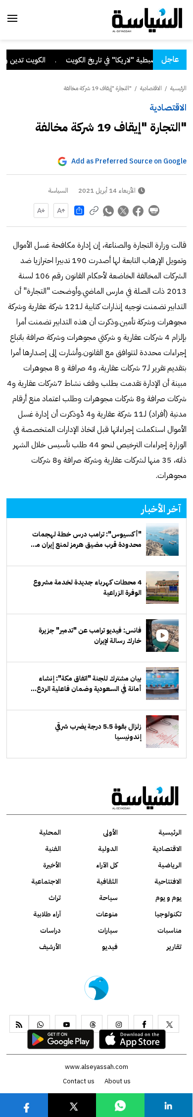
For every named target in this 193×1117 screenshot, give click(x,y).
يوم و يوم (168, 898)
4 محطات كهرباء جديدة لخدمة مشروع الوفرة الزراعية (87, 587)
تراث (54, 898)
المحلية (50, 832)
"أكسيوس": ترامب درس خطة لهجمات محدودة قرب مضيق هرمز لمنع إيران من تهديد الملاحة (86, 539)
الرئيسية (178, 88)
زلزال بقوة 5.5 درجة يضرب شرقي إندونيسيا (98, 731)
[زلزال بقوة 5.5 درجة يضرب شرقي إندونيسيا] (162, 731)
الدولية (108, 849)
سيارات (108, 930)
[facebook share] (139, 210)
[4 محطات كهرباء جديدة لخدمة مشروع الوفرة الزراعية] (162, 587)
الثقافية (107, 881)
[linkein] (168, 1105)
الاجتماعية (46, 881)
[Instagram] (118, 1024)
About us (117, 1081)
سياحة (108, 898)
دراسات (50, 930)
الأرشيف (50, 947)
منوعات (107, 914)
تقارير (174, 947)
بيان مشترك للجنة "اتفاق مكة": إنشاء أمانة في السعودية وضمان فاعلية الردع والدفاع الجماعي (89, 683)
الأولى (110, 832)
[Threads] (91, 1024)
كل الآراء (107, 865)
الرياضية (170, 865)
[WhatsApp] (39, 1024)
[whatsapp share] (109, 210)
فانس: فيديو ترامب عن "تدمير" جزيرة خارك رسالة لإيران (90, 635)
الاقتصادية (168, 107)
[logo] (147, 19)
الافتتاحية (168, 881)
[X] (168, 1024)
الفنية (53, 849)
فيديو (110, 947)
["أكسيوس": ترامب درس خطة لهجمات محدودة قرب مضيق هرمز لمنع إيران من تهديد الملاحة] (162, 539)
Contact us (79, 1081)
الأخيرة (52, 865)
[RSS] (19, 1024)
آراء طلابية (47, 914)
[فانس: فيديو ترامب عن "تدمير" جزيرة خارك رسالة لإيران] (162, 635)
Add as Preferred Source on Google (129, 161)
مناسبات (169, 930)
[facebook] (143, 1024)
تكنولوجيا (168, 914)
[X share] (124, 210)
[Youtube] (65, 1024)
